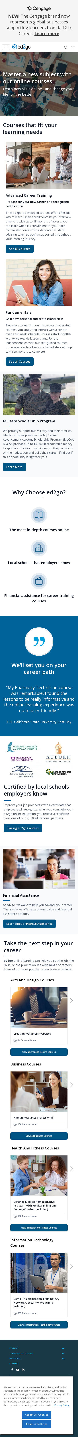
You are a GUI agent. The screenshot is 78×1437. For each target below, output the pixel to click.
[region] (36, 1405)
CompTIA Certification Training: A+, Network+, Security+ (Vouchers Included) (36, 1302)
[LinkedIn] (23, 1369)
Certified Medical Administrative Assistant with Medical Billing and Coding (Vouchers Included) (35, 1205)
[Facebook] (12, 1369)
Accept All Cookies (36, 1414)
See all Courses (21, 249)
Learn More (14, 467)
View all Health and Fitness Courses (39, 1227)
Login (72, 47)
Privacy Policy (61, 1405)
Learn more (46, 33)
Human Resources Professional (33, 1117)
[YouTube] (17, 1369)
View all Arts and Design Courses (39, 1051)
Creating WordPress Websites (32, 1033)
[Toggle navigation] (6, 47)
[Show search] (66, 47)
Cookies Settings (36, 1424)
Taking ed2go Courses (23, 828)
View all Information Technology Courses (39, 1324)
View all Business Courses (39, 1135)
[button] (71, 1001)
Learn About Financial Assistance (29, 924)
